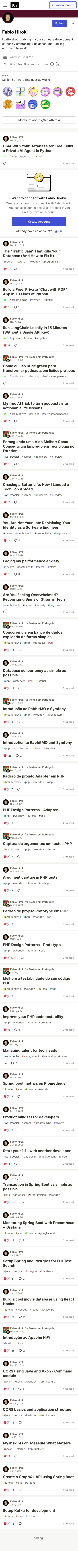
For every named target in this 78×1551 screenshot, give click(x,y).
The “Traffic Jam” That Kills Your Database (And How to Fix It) (31, 253)
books (7, 1448)
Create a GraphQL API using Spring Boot (38, 1477)
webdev (34, 261)
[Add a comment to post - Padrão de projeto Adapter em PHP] (19, 789)
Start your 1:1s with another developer (37, 1151)
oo (49, 916)
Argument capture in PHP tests (30, 877)
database (39, 642)
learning (34, 376)
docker (30, 1516)
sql (50, 642)
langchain (41, 338)
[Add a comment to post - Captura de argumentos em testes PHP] (19, 856)
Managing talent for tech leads (30, 1050)
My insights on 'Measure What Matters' (37, 1443)
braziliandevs (12, 642)
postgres (31, 1271)
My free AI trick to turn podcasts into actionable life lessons (35, 405)
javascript (47, 1309)
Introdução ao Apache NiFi (26, 1337)
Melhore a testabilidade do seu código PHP (36, 980)
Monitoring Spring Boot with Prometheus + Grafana (38, 1225)
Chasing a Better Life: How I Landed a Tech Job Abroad (36, 486)
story (52, 566)
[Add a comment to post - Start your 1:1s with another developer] (16, 1164)
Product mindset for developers (31, 1117)
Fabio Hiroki (17, 136)
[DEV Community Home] (14, 5)
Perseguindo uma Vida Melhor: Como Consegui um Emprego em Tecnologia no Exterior (38, 446)
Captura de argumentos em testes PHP (37, 843)
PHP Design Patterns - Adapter (30, 810)
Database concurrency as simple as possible (34, 672)
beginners (40, 456)
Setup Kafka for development (29, 1510)
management (30, 1056)
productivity (18, 376)
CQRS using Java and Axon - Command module (37, 1373)
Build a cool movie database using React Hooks (38, 1301)
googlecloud (46, 1233)
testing (51, 849)
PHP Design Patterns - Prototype (32, 945)
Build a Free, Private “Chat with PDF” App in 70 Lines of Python (35, 291)
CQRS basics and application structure (37, 1409)
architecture (55, 714)
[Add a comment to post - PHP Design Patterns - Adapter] (19, 823)
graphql (30, 1482)
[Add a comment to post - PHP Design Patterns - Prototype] (23, 958)
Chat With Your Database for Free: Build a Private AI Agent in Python (38, 148)
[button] (8, 92)
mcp (13, 156)
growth (59, 1122)
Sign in (57, 231)
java (19, 1089)
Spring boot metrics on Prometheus (34, 1083)
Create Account (39, 221)
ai (5, 156)
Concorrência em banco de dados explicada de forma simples (32, 634)
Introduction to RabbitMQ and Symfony (37, 742)
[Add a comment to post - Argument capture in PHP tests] (19, 890)
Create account (63, 5)
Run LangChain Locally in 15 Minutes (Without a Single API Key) (35, 330)
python (24, 156)
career (26, 456)
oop (50, 782)
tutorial (37, 156)
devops (30, 1089)
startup (20, 1448)
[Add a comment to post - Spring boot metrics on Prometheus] (19, 1096)
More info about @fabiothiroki (39, 120)
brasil (7, 1343)
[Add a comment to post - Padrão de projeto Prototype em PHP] (19, 924)
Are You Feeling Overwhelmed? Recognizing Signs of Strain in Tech (34, 597)
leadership (49, 1056)
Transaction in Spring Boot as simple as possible (37, 1186)
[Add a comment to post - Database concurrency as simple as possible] (20, 688)
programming (51, 261)
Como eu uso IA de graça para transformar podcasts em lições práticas (39, 368)
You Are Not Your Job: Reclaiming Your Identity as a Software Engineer (36, 525)
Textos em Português (41, 356)
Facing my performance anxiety (31, 561)
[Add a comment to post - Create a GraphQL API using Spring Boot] (21, 1490)
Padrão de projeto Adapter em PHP (34, 776)
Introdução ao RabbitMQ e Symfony (34, 709)
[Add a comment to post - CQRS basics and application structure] (21, 1422)
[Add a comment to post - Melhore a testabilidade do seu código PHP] (19, 996)
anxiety (8, 566)
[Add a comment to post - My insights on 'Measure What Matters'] (16, 1456)
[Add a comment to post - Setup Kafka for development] (21, 1523)
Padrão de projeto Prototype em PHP (35, 911)
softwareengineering (55, 376)
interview (56, 456)
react (34, 1309)
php (27, 642)
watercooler (11, 456)
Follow (59, 23)
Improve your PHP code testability (33, 1017)
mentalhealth (23, 533)
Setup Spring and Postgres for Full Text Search (37, 1263)
